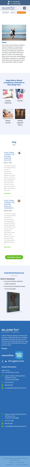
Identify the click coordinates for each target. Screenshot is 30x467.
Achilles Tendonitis (8, 102)
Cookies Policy (9, 464)
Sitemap (11, 462)
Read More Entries (14, 257)
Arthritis (20, 101)
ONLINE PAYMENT (5, 12)
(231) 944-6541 (16, 1)
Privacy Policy (20, 462)
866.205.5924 (9, 385)
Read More (7, 193)
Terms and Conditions (22, 464)
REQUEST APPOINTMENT (21, 12)
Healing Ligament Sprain (20, 123)
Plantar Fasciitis (8, 122)
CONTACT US (13, 12)
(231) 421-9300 (17, 3)
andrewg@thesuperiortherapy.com (15, 388)
